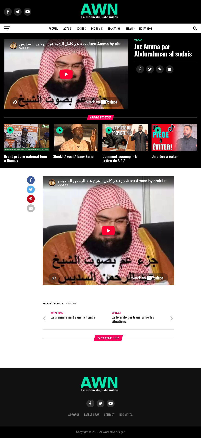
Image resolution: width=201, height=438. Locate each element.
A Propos (73, 415)
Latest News (91, 415)
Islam (129, 28)
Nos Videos (145, 28)
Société (81, 28)
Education (114, 28)
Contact (109, 415)
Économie (96, 28)
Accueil (53, 28)
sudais (71, 303)
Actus (67, 28)
